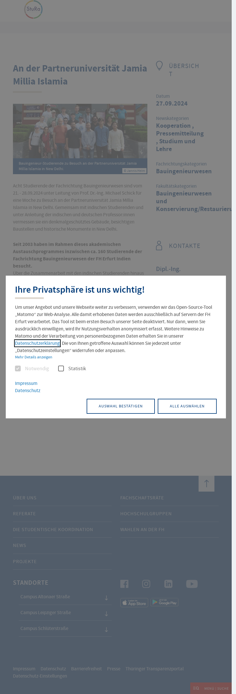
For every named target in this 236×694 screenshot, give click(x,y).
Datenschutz (27, 391)
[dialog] (116, 347)
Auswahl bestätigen (121, 406)
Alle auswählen (187, 406)
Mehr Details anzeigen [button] (33, 357)
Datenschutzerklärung (37, 343)
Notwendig (37, 369)
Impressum (26, 383)
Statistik (77, 369)
